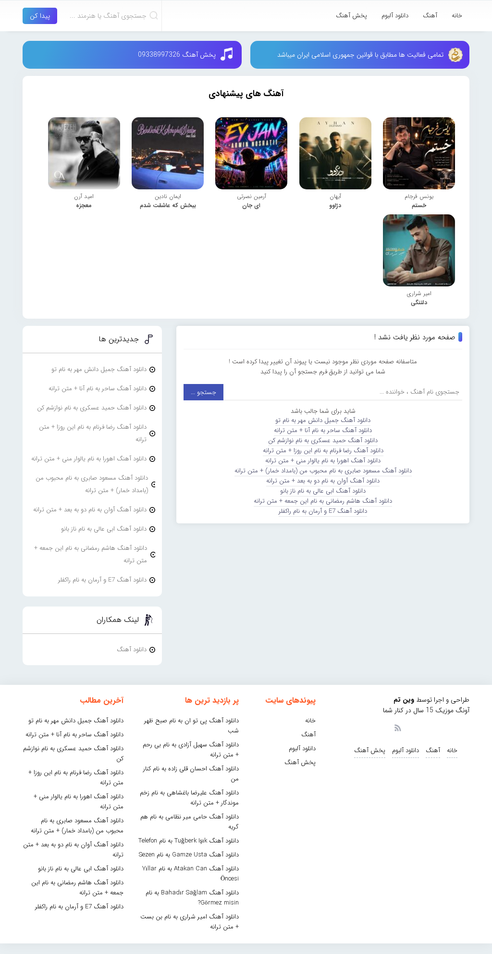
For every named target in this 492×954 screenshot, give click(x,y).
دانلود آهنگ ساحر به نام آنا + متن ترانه (323, 430)
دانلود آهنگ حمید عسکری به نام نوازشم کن (323, 440)
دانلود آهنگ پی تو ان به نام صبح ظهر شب (191, 726)
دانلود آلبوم (394, 16)
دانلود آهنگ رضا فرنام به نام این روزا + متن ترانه (323, 451)
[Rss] (397, 727)
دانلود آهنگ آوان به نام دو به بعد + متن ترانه (323, 481)
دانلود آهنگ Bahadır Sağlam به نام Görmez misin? (192, 898)
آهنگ (430, 16)
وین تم (404, 699)
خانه (457, 16)
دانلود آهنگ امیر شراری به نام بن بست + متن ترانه (189, 922)
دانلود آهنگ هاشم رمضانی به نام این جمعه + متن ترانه (323, 501)
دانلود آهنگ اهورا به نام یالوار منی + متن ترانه (323, 461)
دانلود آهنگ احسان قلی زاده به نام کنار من (191, 774)
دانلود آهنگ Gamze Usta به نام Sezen (189, 855)
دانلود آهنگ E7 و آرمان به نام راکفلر (323, 511)
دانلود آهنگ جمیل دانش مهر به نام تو (322, 420)
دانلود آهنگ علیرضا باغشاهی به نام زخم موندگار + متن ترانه (189, 798)
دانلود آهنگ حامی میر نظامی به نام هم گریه (189, 822)
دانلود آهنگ (132, 649)
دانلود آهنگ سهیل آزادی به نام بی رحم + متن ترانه (191, 750)
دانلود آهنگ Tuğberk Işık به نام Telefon (188, 841)
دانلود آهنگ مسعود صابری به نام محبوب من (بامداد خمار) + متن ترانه (323, 471)
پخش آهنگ (351, 16)
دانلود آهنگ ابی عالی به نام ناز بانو (323, 491)
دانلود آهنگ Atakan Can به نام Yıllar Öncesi (190, 874)
